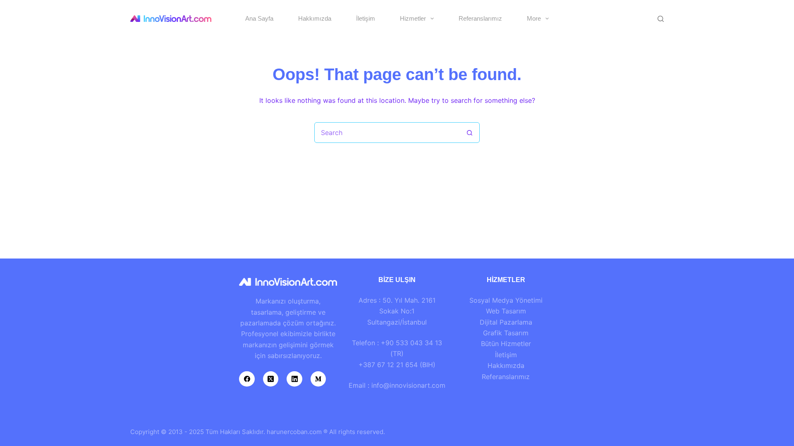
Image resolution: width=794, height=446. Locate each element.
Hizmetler (413, 18)
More (534, 18)
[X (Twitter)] (271, 379)
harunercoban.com (294, 432)
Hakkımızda (314, 18)
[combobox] (387, 132)
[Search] (661, 19)
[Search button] (469, 132)
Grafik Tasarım (506, 333)
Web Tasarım (506, 311)
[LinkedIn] (294, 379)
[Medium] (318, 379)
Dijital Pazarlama (506, 322)
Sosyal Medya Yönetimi (506, 300)
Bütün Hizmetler (506, 343)
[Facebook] (247, 379)
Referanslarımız (480, 18)
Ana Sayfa (259, 18)
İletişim (365, 18)
